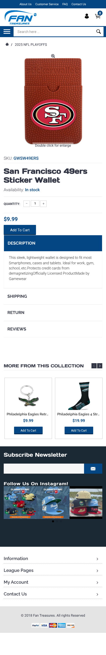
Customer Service (46, 4)
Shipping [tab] (17, 296)
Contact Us (78, 4)
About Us (25, 4)
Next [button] (99, 365)
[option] (28, 410)
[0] (99, 20)
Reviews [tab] (16, 329)
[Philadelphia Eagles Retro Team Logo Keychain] (28, 396)
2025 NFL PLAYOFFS (31, 45)
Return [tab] (15, 312)
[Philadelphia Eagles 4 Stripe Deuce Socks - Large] (79, 396)
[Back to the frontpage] (7, 45)
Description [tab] (21, 243)
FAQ (65, 4)
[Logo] (21, 17)
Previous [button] (94, 365)
